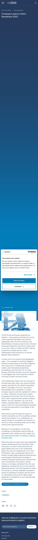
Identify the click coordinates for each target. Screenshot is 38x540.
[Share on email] (11, 506)
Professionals (5, 536)
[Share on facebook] (7, 506)
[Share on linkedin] (3, 506)
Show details (28, 275)
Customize (17, 286)
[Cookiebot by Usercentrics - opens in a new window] (28, 252)
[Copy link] (15, 506)
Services (4, 538)
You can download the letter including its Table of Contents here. (18, 436)
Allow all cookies (19, 280)
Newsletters (18, 10)
